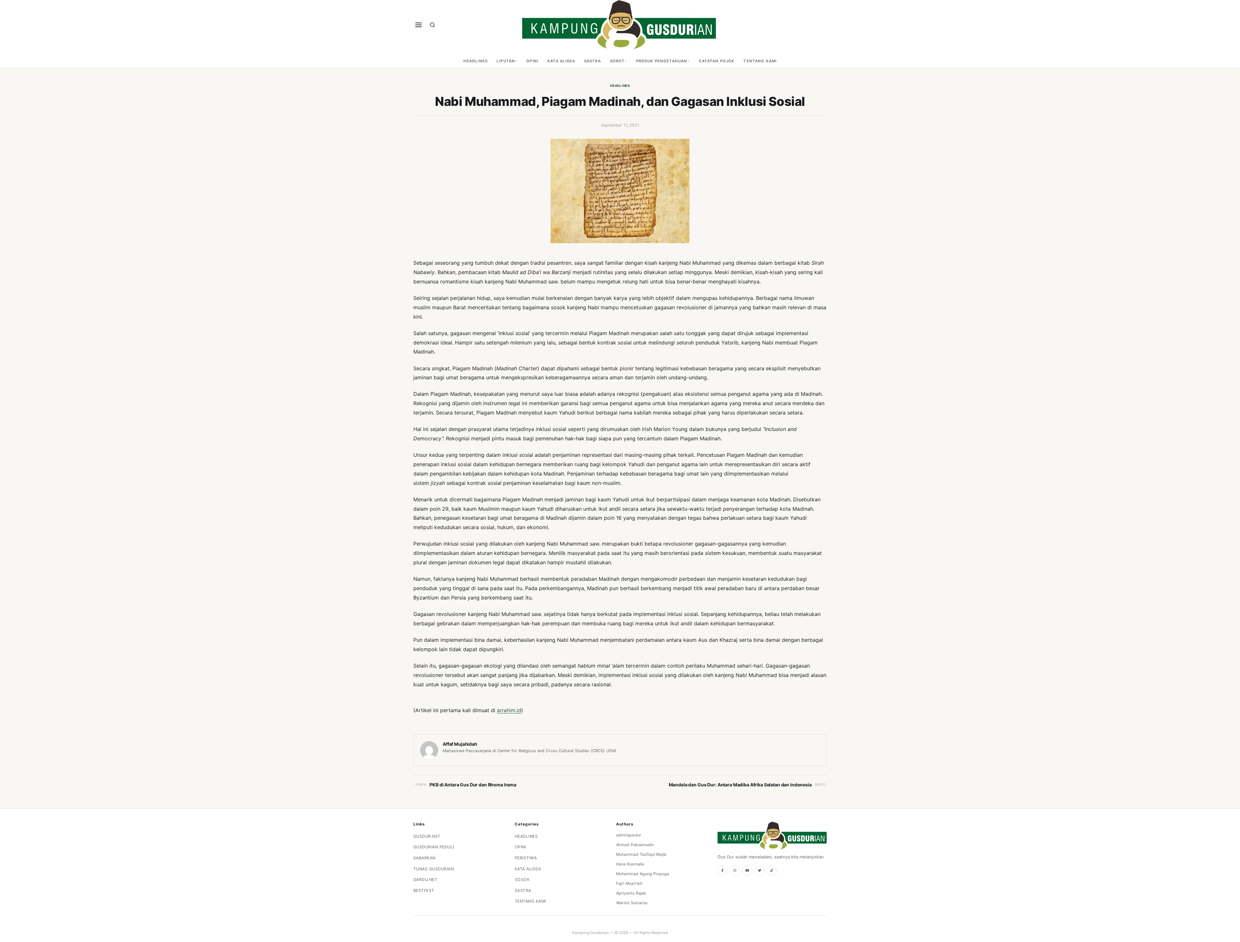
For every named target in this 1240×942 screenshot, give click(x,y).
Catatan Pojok (717, 61)
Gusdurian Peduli (433, 847)
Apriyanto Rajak (631, 893)
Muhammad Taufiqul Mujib (641, 854)
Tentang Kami (760, 61)
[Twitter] (759, 870)
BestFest (423, 890)
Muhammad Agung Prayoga (642, 873)
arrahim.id (509, 710)
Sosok (522, 879)
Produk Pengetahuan (661, 61)
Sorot (617, 61)
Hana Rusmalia (630, 864)
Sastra (592, 61)
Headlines (475, 61)
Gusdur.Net (426, 836)
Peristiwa (526, 857)
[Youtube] (747, 870)
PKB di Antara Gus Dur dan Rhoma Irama (472, 784)
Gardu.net (425, 879)
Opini (532, 61)
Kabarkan (424, 857)
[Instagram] (735, 870)
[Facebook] (723, 870)
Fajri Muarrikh (629, 883)
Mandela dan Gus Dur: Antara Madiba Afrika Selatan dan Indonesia (740, 784)
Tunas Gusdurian (433, 868)
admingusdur (628, 835)
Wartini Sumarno (631, 902)
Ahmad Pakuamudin (635, 844)
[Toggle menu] (418, 25)
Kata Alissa (561, 61)
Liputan (506, 61)
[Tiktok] (772, 870)
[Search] (432, 25)
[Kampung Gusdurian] (619, 24)
